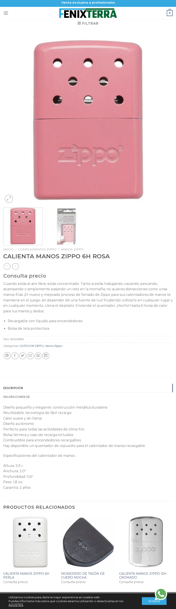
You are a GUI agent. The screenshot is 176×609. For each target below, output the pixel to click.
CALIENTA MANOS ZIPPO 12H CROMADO (142, 576)
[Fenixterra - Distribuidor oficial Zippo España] (88, 13)
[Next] (164, 119)
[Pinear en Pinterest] (38, 355)
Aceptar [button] (154, 601)
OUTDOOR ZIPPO (32, 345)
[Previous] (12, 119)
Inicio (8, 249)
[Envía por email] (30, 355)
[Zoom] (9, 199)
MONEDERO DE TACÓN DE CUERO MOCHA (83, 576)
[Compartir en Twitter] (22, 355)
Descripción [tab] (13, 388)
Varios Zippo (72, 249)
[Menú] (5, 13)
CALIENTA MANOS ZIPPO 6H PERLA (26, 576)
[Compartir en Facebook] (14, 355)
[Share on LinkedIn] (45, 355)
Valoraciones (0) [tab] (16, 396)
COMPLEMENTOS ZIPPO (37, 249)
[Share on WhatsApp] (7, 355)
